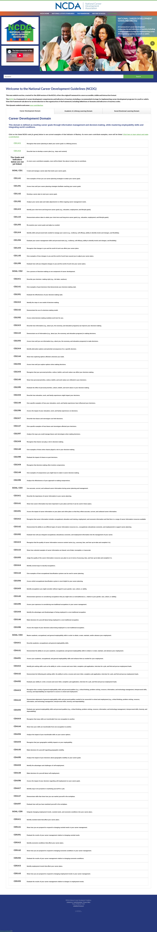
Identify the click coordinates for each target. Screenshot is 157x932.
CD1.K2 (17, 151)
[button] (44, 43)
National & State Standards (63, 13)
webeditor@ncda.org (78, 906)
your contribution (36, 105)
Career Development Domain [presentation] (30, 111)
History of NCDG (98, 13)
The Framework (83, 13)
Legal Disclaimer (78, 902)
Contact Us (70, 902)
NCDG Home (44, 13)
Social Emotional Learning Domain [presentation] (126, 111)
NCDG (11, 99)
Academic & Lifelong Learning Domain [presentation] (78, 111)
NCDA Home (112, 13)
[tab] (30, 111)
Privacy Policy (86, 902)
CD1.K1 (17, 143)
